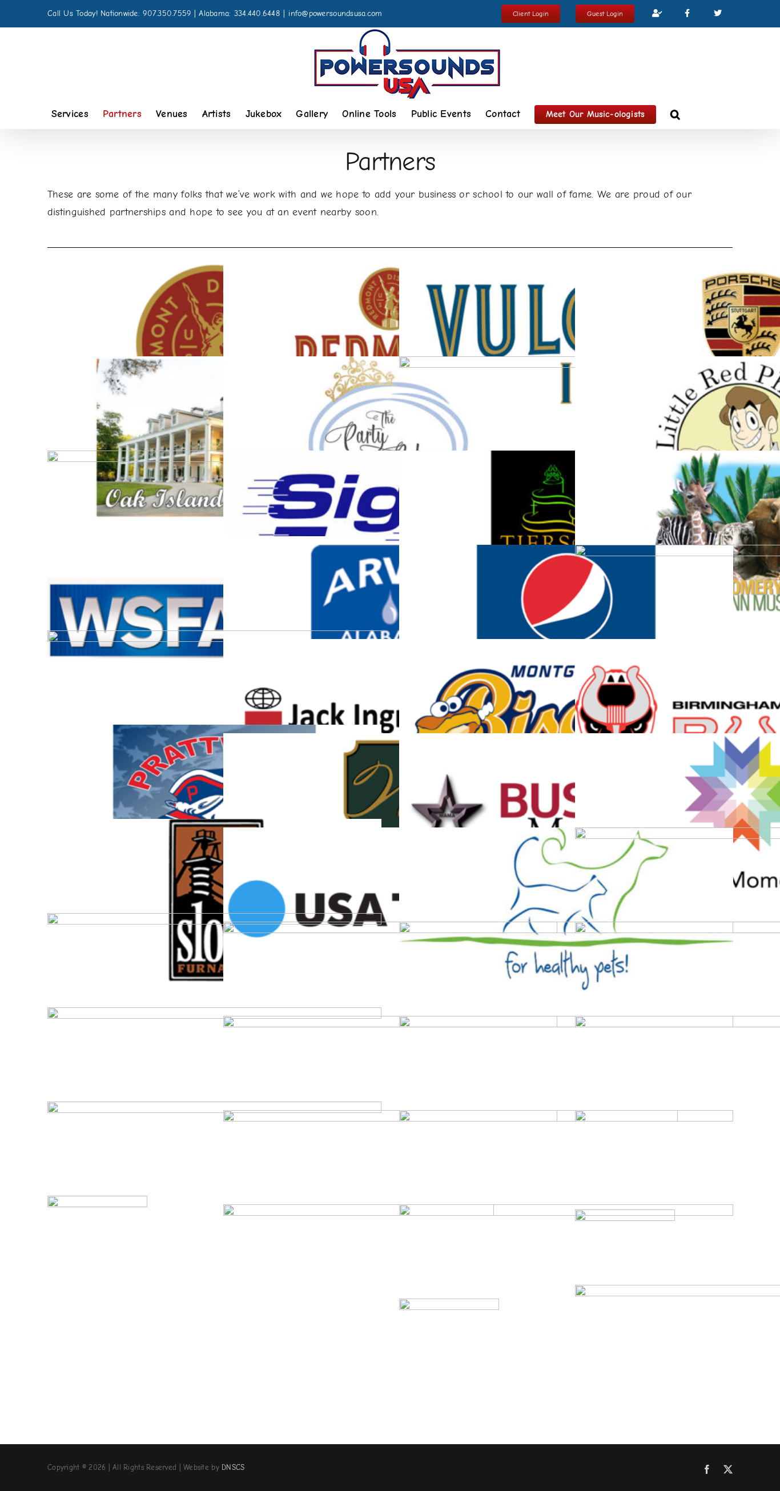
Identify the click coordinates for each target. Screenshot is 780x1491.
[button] (675, 114)
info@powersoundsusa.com (335, 13)
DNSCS (233, 1467)
